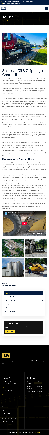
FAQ (38, 382)
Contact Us (10, 331)
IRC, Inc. (8, 293)
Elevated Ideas (36, 432)
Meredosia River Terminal (11, 297)
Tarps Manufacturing (9, 300)
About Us (39, 386)
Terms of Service (31, 391)
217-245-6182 (8, 390)
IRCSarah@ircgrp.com (28, 1)
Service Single (30, 389)
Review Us (39, 389)
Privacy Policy (40, 391)
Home (5, 21)
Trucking (6, 304)
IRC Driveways (8, 307)
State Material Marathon (10, 311)
